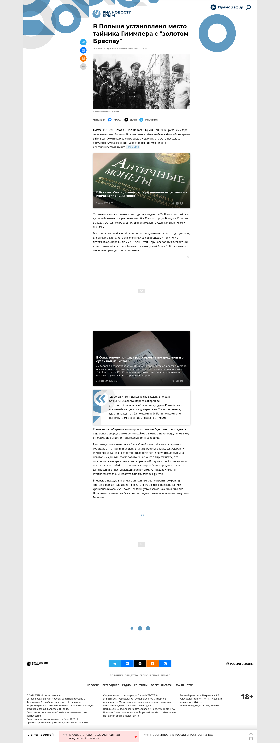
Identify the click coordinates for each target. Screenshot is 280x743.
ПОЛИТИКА (116, 675)
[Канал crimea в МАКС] (165, 663)
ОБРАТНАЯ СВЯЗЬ (161, 686)
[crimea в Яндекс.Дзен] (140, 663)
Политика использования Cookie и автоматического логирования (57, 714)
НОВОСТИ (93, 686)
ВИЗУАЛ (165, 675)
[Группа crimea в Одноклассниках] (152, 663)
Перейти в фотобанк (111, 111)
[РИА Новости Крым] (111, 14)
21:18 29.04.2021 (100, 48)
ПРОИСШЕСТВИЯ (149, 675)
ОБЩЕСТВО (131, 675)
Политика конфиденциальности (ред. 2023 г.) (52, 719)
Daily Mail (133, 147)
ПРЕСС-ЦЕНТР (110, 686)
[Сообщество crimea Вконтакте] (127, 663)
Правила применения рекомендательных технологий (57, 723)
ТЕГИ (190, 686)
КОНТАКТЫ (141, 686)
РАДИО (126, 686)
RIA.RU (180, 686)
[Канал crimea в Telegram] (115, 663)
